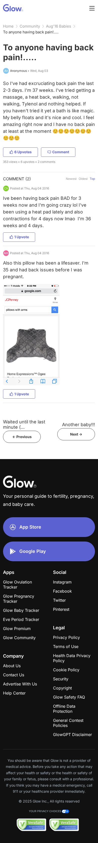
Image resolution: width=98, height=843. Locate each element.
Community (30, 26)
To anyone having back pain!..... (31, 32)
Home (8, 26)
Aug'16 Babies (58, 26)
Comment (60, 152)
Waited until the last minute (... (24, 424)
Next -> (76, 434)
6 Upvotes (23, 152)
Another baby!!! (78, 424)
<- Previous (22, 437)
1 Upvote (21, 237)
